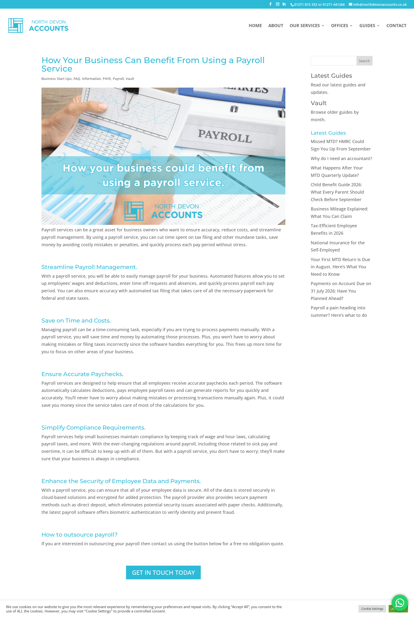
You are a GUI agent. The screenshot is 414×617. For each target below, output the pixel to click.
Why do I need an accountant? (341, 158)
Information (91, 78)
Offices (339, 26)
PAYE (107, 78)
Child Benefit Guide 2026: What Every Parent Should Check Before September (337, 192)
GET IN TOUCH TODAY (163, 572)
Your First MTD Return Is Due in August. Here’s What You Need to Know (340, 267)
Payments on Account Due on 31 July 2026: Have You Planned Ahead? (341, 291)
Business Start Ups (56, 78)
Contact (396, 26)
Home (255, 26)
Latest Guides (331, 75)
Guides (367, 26)
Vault (130, 78)
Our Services (305, 26)
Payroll (118, 78)
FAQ (77, 78)
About (275, 26)
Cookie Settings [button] (372, 608)
